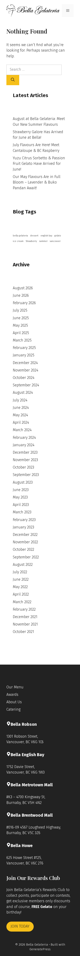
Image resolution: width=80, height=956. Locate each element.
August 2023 (23, 482)
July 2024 (20, 400)
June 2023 (21, 490)
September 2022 (26, 557)
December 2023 (25, 452)
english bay (46, 235)
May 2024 (20, 415)
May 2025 (20, 325)
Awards (12, 694)
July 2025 (20, 310)
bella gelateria (20, 235)
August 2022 (23, 564)
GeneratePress (40, 949)
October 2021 (23, 632)
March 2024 (22, 430)
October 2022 (23, 549)
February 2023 (24, 520)
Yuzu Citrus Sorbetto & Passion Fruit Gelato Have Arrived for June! (39, 164)
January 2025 (23, 355)
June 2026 (21, 295)
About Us (14, 702)
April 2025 (21, 333)
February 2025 (24, 348)
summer (43, 241)
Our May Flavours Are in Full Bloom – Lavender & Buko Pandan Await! (36, 182)
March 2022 (22, 602)
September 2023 (26, 475)
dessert (34, 235)
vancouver (55, 241)
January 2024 (23, 445)
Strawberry (31, 241)
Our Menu (14, 687)
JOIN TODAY (20, 926)
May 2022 (20, 587)
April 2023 (21, 505)
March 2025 (22, 340)
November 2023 (25, 460)
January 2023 (23, 527)
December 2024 (25, 363)
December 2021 (25, 617)
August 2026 (23, 288)
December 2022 (25, 534)
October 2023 (23, 467)
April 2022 (21, 594)
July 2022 (20, 572)
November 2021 (25, 624)
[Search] (12, 80)
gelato (57, 235)
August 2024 (23, 392)
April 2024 (21, 422)
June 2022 (21, 579)
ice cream (18, 241)
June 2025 (21, 318)
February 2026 (24, 303)
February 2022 (24, 609)
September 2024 (26, 385)
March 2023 (22, 512)
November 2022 (25, 542)
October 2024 (23, 378)
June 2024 (21, 407)
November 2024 (25, 370)
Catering (13, 709)
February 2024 (24, 437)
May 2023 (20, 497)
